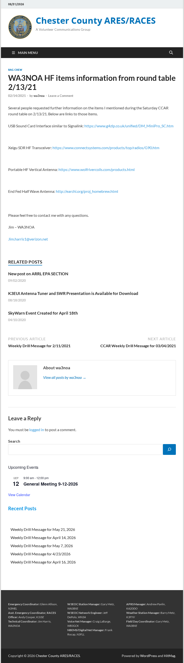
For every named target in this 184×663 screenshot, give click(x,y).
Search (14, 441)
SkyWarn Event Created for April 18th (43, 313)
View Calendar (19, 494)
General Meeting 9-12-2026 (50, 484)
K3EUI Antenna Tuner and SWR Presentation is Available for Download (73, 293)
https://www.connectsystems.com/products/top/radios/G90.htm (105, 147)
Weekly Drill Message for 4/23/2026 (40, 554)
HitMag (169, 656)
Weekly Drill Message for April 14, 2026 (43, 537)
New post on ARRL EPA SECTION (38, 273)
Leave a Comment (60, 96)
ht (60, 169)
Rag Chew (15, 69)
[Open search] (171, 52)
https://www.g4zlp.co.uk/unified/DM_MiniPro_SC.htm (128, 125)
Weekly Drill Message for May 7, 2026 (42, 545)
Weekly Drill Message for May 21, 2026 (43, 529)
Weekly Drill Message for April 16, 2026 (43, 562)
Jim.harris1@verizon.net (28, 239)
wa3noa (39, 96)
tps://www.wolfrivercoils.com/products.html (98, 169)
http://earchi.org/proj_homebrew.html (87, 191)
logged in (36, 429)
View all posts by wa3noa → (64, 377)
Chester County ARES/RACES (96, 20)
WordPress (148, 656)
